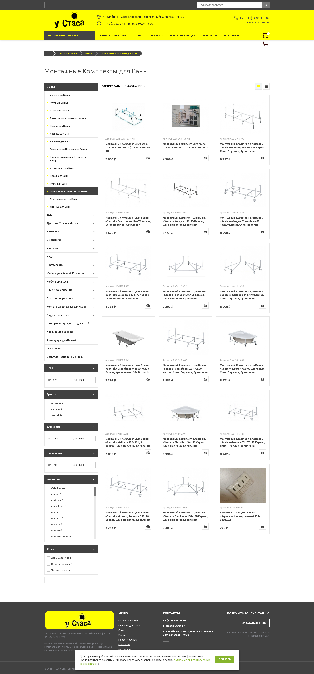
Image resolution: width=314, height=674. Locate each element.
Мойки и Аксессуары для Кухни (66, 306)
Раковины (53, 231)
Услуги (122, 635)
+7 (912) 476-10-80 (255, 18)
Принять (225, 659)
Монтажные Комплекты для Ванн (69, 191)
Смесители (54, 239)
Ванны (88, 53)
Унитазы (52, 248)
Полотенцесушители (60, 298)
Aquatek (57, 403)
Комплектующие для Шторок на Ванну (68, 159)
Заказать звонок (258, 22)
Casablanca (58, 506)
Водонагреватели (58, 315)
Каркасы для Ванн (60, 133)
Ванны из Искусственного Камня (68, 118)
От (49, 380)
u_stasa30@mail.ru (174, 626)
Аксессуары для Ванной (62, 340)
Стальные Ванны (59, 110)
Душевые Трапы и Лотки (62, 223)
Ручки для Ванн (58, 183)
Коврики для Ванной (60, 331)
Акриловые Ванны (60, 95)
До (75, 380)
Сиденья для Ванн (60, 206)
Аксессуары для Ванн (62, 168)
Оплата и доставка (129, 625)
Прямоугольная (61, 563)
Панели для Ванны (60, 126)
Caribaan (57, 500)
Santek (56, 415)
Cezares (56, 409)
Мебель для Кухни (58, 281)
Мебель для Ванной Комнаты (65, 273)
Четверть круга (61, 569)
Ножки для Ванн (59, 176)
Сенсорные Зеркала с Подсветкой (68, 323)
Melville (56, 524)
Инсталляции (55, 264)
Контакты (124, 644)
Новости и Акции (127, 639)
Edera (55, 512)
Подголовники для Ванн (63, 199)
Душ (49, 214)
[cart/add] (148, 158)
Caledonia (58, 488)
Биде (50, 256)
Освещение (54, 348)
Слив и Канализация (59, 290)
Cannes (56, 494)
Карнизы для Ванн (60, 141)
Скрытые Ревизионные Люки (65, 356)
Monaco (56, 530)
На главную (124, 649)
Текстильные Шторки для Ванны (68, 149)
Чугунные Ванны (59, 102)
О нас (121, 630)
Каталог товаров (68, 53)
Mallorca (57, 518)
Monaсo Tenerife (62, 536)
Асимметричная (62, 557)
